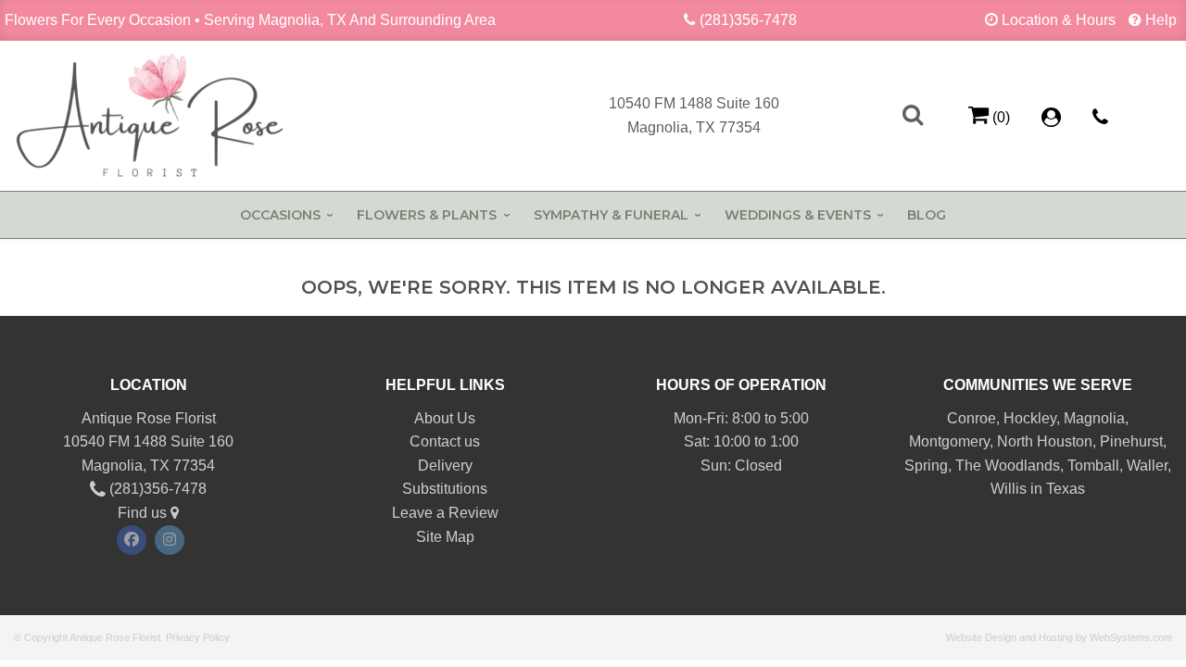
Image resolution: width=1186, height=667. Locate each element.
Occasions (280, 215)
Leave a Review (445, 513)
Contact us (445, 441)
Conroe (971, 418)
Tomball (1093, 465)
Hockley (1029, 418)
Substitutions (444, 489)
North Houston (1044, 441)
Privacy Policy (198, 637)
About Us (444, 418)
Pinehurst (1131, 441)
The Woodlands (1007, 465)
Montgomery (949, 441)
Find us (144, 513)
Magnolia (1094, 418)
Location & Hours (1059, 20)
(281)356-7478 (748, 20)
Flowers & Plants (427, 215)
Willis (1008, 489)
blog (926, 215)
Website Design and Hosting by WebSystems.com (1059, 637)
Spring (926, 465)
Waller (1147, 465)
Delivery (445, 465)
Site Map (445, 537)
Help (1161, 20)
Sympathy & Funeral (611, 215)
